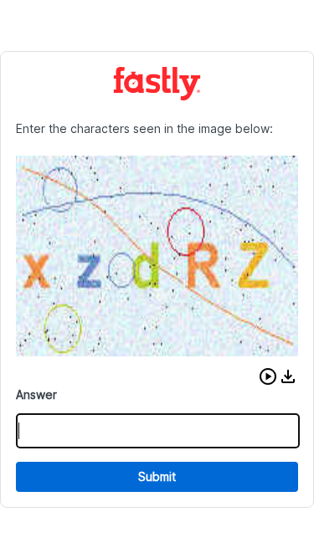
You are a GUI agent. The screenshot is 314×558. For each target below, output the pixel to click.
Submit (157, 476)
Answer (36, 394)
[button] (268, 376)
